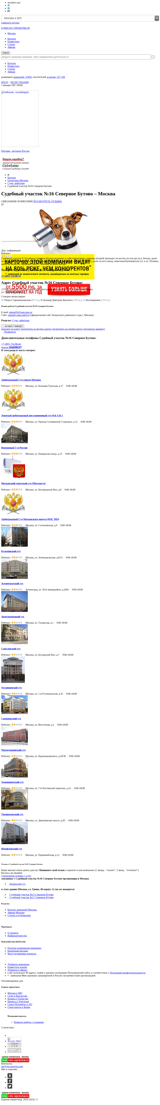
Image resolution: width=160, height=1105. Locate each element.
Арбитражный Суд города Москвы (21, 379)
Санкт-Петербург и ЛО (20, 1004)
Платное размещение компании (24, 948)
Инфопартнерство (17, 935)
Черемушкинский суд (13, 750)
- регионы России (15, 151)
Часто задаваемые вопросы (22, 953)
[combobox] (80, 18)
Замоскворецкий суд (12, 616)
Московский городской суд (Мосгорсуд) (23, 483)
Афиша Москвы (16, 912)
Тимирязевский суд (12, 814)
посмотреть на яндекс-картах (36, 329)
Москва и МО (15, 993)
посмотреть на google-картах (67, 329)
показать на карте (10, 329)
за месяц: (56, 77)
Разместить (13, 41)
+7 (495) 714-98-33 (11, 276)
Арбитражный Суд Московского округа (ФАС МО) (30, 519)
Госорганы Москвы (18, 180)
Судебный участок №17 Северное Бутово (31, 897)
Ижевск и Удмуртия (18, 1001)
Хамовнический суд (12, 782)
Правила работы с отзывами (29, 1022)
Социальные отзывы (16, 875)
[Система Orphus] (16, 170)
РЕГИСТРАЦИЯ (20, 82)
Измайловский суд (11, 848)
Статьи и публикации (19, 915)
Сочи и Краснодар (17, 996)
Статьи (11, 44)
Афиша (11, 47)
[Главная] (8, 174)
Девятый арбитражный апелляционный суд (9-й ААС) (32, 415)
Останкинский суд (11, 687)
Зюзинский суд (17, 884)
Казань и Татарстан (18, 998)
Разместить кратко (17, 967)
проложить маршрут (94, 329)
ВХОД (4, 82)
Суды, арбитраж (16, 183)
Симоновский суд (11, 718)
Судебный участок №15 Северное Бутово (31, 894)
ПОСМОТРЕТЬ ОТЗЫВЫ (47, 201)
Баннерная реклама (18, 951)
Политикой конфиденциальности (127, 972)
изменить (10, 22)
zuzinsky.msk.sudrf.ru (18, 315)
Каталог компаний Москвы (22, 909)
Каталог (12, 38)
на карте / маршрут (13, 326)
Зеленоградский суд (12, 583)
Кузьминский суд (10, 551)
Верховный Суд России (14, 447)
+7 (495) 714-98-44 (11, 344)
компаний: (22, 77)
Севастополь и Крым (19, 1007)
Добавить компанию (18, 964)
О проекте (13, 933)
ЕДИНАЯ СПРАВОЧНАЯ (15, 28)
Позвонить (9, 331)
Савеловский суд (10, 648)
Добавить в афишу (17, 970)
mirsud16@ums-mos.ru (20, 312)
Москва (12, 33)
